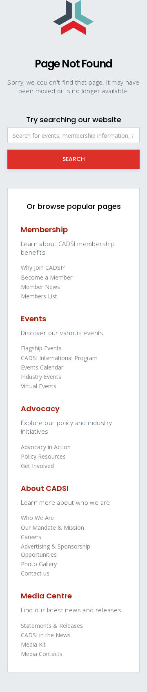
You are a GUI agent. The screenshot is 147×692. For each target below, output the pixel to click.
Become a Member (46, 277)
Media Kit (33, 644)
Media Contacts (41, 654)
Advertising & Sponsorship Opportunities (55, 550)
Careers (31, 537)
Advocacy (40, 408)
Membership (44, 229)
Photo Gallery (39, 564)
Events (33, 319)
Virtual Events (38, 386)
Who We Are (37, 518)
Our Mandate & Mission (52, 527)
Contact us (35, 573)
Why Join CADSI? (43, 267)
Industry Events (41, 377)
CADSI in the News (46, 635)
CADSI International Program (59, 358)
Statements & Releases (52, 625)
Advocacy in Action (46, 447)
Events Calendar (42, 367)
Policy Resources (43, 456)
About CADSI (45, 488)
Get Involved (37, 466)
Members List (39, 296)
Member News (40, 287)
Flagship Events (41, 348)
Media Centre (46, 596)
